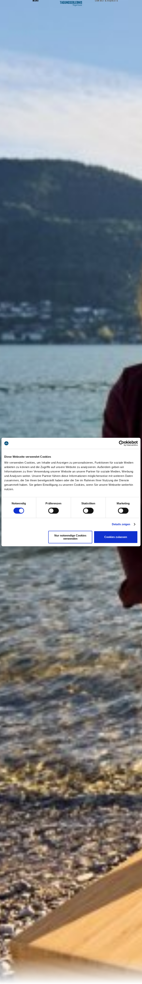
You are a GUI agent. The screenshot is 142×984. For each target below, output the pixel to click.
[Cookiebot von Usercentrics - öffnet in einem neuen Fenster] (121, 443)
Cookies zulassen (115, 537)
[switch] (53, 511)
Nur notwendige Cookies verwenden (70, 537)
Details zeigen (121, 524)
